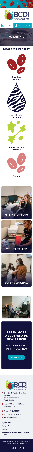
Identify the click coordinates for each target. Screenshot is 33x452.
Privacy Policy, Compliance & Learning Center (15, 434)
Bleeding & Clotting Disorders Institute (18, 441)
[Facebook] (10, 448)
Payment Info (6, 423)
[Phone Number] (6, 25)
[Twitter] (20, 448)
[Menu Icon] (2, 25)
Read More (15, 357)
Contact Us (5, 426)
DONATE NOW (24, 25)
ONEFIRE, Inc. (22, 443)
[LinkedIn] (16, 448)
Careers (4, 429)
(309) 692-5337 (14, 411)
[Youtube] (23, 448)
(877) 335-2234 (16, 414)
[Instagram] (13, 448)
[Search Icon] (10, 25)
